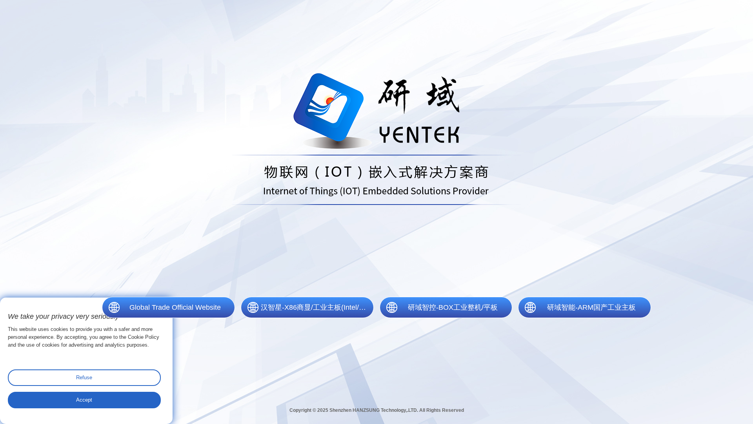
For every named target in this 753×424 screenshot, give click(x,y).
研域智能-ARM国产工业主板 (591, 307)
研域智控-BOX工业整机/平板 (453, 307)
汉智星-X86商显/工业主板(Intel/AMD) (317, 307)
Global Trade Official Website (175, 307)
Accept (84, 400)
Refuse (84, 377)
